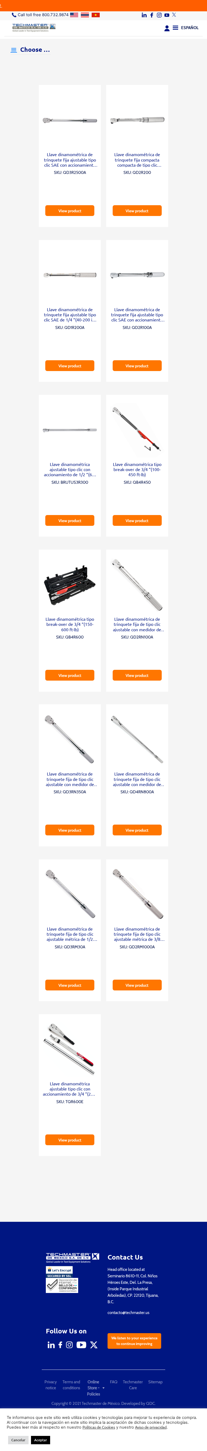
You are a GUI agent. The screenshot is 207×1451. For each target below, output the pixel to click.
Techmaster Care (133, 1385)
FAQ (114, 1382)
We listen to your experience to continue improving (134, 1341)
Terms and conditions (71, 1385)
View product (69, 210)
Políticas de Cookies (98, 1427)
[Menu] (175, 27)
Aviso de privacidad (151, 1427)
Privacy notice (50, 1385)
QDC (150, 1403)
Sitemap (155, 1382)
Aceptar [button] (40, 1440)
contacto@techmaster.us (128, 1312)
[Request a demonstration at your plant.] (103, 5)
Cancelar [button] (18, 1440)
